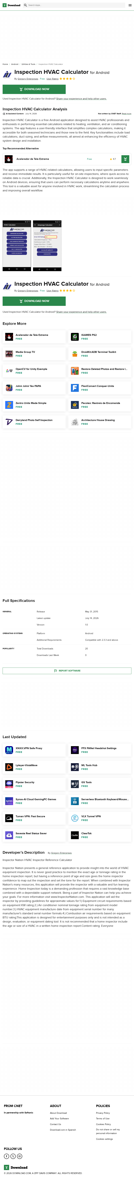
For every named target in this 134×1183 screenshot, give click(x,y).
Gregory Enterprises (61, 853)
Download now (36, 89)
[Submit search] (25, 5)
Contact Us (55, 1124)
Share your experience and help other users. (81, 98)
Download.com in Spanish (63, 1129)
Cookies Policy (103, 1124)
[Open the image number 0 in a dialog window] (17, 245)
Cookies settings (104, 1139)
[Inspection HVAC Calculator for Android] (7, 74)
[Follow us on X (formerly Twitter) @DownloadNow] (13, 1156)
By (26, 78)
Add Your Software (59, 1118)
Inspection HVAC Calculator (61, 72)
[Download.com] (11, 5)
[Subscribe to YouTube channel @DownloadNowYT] (19, 1156)
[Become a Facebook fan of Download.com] (6, 1156)
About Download (58, 1113)
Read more (126, 113)
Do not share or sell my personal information (108, 1131)
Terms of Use (102, 1118)
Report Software (69, 670)
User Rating (53, 78)
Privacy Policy (103, 1113)
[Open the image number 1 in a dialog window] (47, 245)
